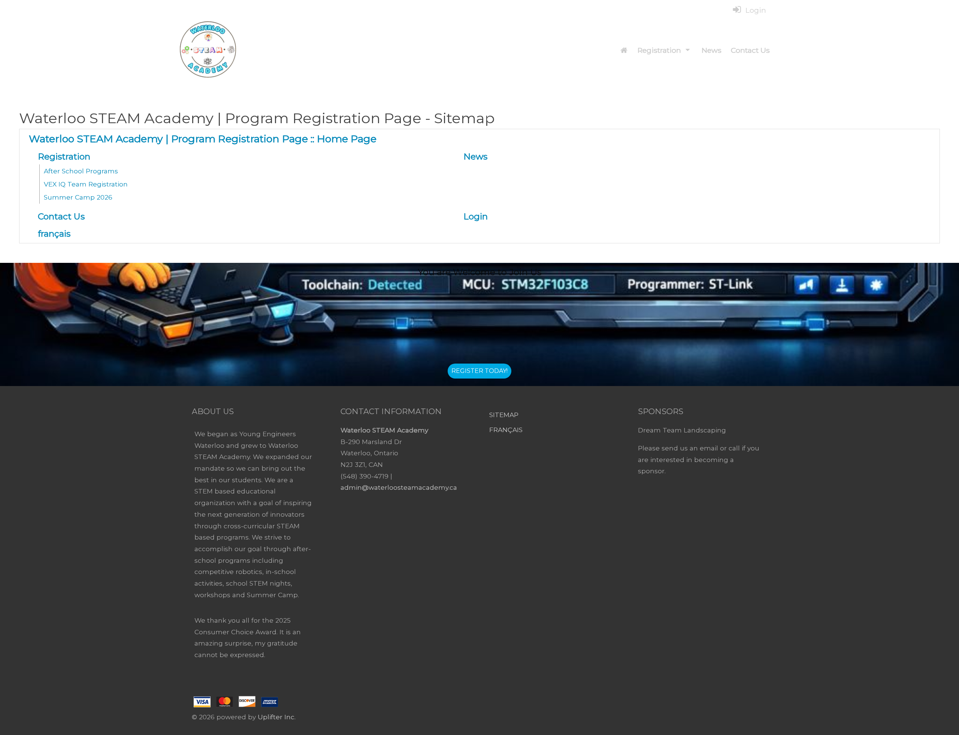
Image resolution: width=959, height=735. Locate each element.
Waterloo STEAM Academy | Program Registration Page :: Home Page (202, 139)
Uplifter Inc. (277, 717)
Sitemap (503, 415)
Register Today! (479, 370)
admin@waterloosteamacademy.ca (399, 487)
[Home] (623, 50)
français (506, 430)
